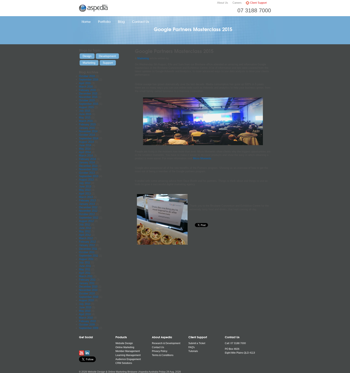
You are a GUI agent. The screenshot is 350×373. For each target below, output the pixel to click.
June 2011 (85, 265)
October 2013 (87, 172)
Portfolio (104, 22)
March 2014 (86, 155)
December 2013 (88, 165)
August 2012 (86, 221)
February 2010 (87, 321)
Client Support (258, 2)
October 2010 (87, 293)
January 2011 (87, 283)
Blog (121, 22)
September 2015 (88, 103)
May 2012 (85, 231)
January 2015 (87, 127)
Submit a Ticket (196, 343)
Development (107, 56)
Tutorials (193, 351)
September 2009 (88, 328)
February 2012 (87, 241)
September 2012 (88, 217)
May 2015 (85, 117)
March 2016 (86, 86)
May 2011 (84, 269)
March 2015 (86, 121)
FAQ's (191, 347)
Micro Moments (202, 158)
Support (108, 62)
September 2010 (88, 296)
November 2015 (88, 96)
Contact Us (140, 22)
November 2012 (88, 210)
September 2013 (88, 176)
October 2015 (87, 100)
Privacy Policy (159, 351)
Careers (237, 2)
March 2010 (86, 317)
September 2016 (88, 79)
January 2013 (87, 203)
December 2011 (88, 248)
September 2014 (88, 138)
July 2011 (84, 262)
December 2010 (88, 286)
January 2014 (87, 162)
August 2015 (86, 107)
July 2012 (84, 224)
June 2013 (85, 186)
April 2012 (85, 234)
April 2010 (85, 314)
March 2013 (86, 197)
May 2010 (85, 310)
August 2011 (86, 259)
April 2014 (85, 152)
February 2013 (87, 200)
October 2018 (87, 76)
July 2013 (84, 183)
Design (87, 56)
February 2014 (87, 159)
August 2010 (86, 300)
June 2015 (85, 114)
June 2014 (85, 145)
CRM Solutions (123, 363)
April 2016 (85, 83)
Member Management (127, 351)
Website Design (124, 343)
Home (86, 22)
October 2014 (87, 134)
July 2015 (84, 110)
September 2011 (88, 255)
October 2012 (87, 214)
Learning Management (128, 355)
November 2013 (88, 169)
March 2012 (86, 238)
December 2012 (88, 207)
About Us (222, 2)
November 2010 (88, 290)
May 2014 (85, 148)
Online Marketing (124, 347)
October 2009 (87, 324)
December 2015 (88, 93)
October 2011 (87, 252)
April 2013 (85, 193)
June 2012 (85, 227)
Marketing (143, 58)
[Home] (94, 8)
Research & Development (166, 343)
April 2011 (85, 272)
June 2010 (85, 307)
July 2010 (84, 303)
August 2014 (86, 141)
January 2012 (87, 245)
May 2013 (85, 189)
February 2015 (87, 124)
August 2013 (86, 179)
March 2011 (86, 276)
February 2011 (87, 279)
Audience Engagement (128, 359)
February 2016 (87, 90)
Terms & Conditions (162, 355)
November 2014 (88, 131)
